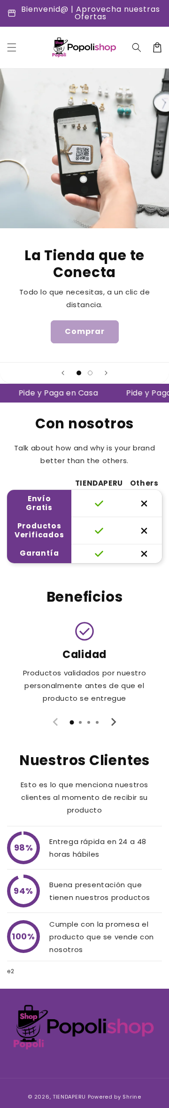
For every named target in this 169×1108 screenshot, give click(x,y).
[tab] (72, 722)
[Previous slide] (63, 373)
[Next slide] (106, 373)
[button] (11, 47)
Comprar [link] (85, 331)
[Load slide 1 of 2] (78, 373)
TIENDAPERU (70, 1096)
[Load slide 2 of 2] (90, 373)
